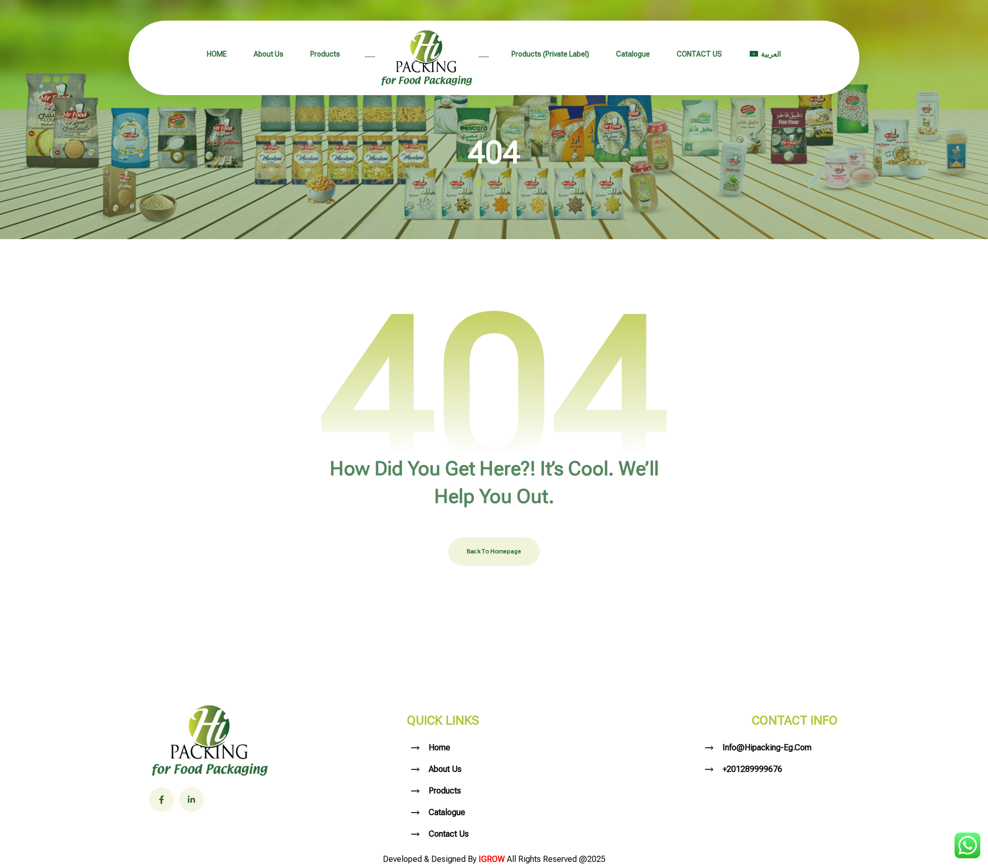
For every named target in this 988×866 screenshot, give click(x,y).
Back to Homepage (494, 551)
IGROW (493, 859)
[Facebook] (161, 799)
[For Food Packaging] (426, 57)
